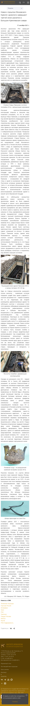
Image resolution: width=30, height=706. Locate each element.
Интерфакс (4, 608)
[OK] (5, 683)
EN (24, 2)
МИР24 (3, 618)
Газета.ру (4, 614)
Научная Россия (6, 606)
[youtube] (8, 680)
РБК (2, 612)
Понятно (15, 701)
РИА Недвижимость (7, 623)
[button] (28, 2)
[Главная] (8, 2)
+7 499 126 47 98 (11, 654)
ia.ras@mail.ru (9, 658)
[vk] (2, 680)
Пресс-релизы (5, 669)
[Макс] (12, 680)
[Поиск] (20, 3)
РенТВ (3, 621)
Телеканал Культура (7, 603)
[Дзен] (2, 683)
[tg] (5, 680)
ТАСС (2, 610)
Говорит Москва (6, 616)
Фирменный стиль (6, 663)
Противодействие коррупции (9, 666)
